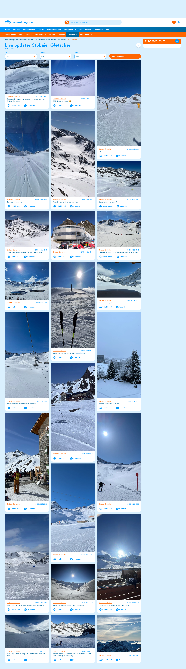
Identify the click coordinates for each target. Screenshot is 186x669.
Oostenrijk (29, 40)
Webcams (16, 29)
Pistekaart (52, 34)
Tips (80, 29)
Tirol (36, 40)
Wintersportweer (29, 29)
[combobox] (95, 22)
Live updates (98, 29)
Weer (21, 34)
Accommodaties (70, 29)
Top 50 (7, 29)
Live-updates (72, 34)
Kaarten (41, 29)
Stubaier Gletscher (45, 40)
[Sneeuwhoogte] (33, 22)
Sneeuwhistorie (40, 34)
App (107, 29)
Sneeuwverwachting (54, 29)
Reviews (88, 29)
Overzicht (21, 40)
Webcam (29, 34)
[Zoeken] (95, 22)
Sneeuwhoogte (10, 34)
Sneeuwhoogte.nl (11, 40)
